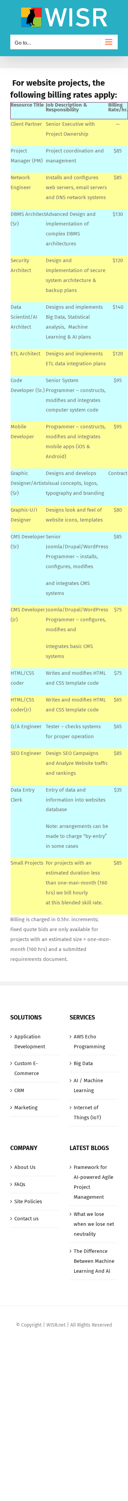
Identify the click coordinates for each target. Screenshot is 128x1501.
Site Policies (28, 1201)
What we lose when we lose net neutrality (94, 1224)
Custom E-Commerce (26, 1068)
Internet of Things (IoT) (87, 1113)
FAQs (19, 1184)
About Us (24, 1167)
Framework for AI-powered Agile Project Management (93, 1182)
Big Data (83, 1063)
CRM (19, 1090)
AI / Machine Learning (88, 1085)
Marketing (26, 1108)
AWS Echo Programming (89, 1042)
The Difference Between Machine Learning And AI (94, 1261)
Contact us (26, 1219)
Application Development (29, 1042)
